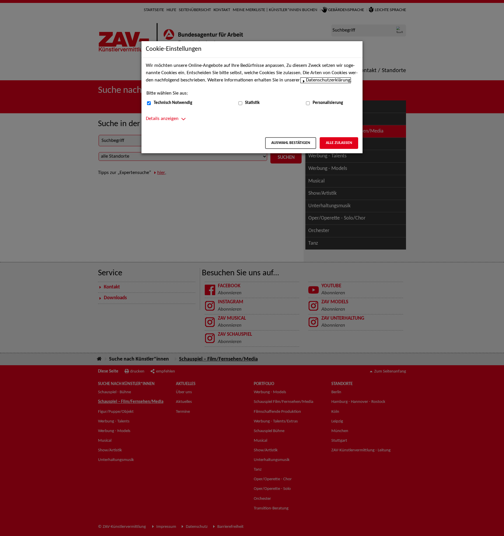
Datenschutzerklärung (328, 80)
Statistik (252, 103)
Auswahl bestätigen (290, 143)
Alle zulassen (339, 143)
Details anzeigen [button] (162, 118)
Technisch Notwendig (173, 103)
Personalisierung (328, 103)
